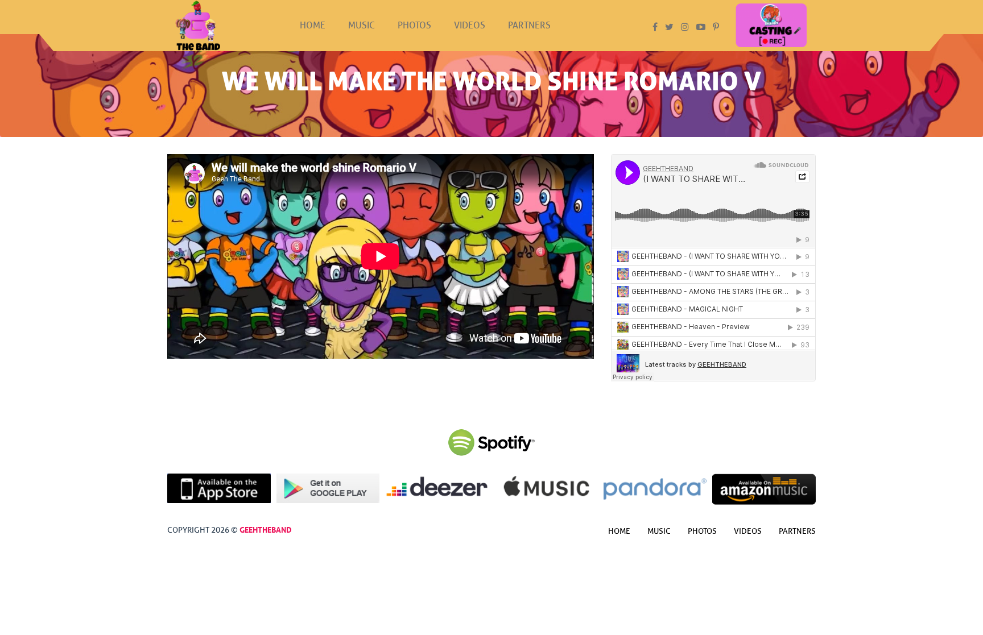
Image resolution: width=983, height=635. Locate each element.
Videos (469, 25)
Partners (529, 25)
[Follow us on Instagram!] (685, 27)
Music (361, 25)
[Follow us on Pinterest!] (716, 27)
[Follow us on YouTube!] (700, 27)
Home (312, 25)
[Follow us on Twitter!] (669, 27)
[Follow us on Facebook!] (655, 27)
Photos (414, 25)
